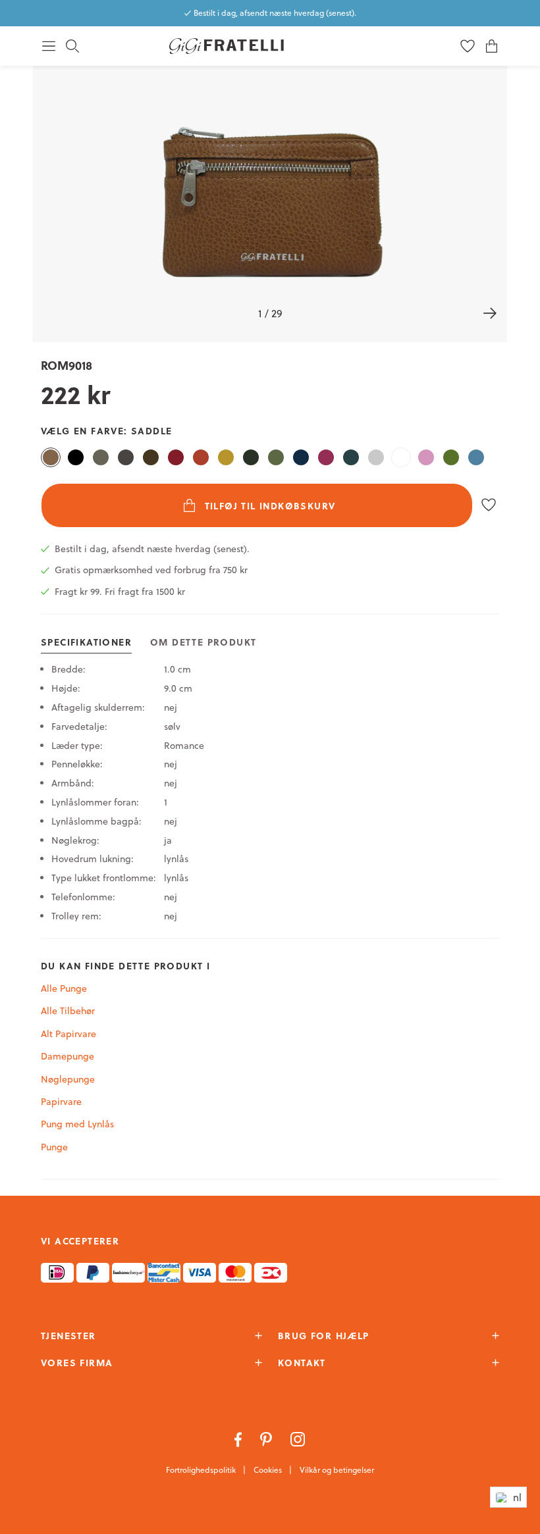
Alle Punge (64, 988)
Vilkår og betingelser (337, 1469)
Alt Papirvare (68, 1033)
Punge (54, 1147)
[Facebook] (239, 1438)
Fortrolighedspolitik (202, 1469)
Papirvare (61, 1101)
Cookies (269, 1469)
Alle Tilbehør (68, 1010)
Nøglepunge (68, 1079)
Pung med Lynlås (77, 1124)
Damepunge (67, 1056)
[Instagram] (298, 1438)
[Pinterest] (267, 1438)
